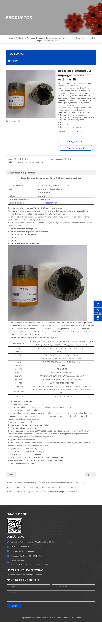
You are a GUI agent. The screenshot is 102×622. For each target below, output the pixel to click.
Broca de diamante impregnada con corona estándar (61, 483)
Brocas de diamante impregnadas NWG (60, 491)
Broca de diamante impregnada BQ (21, 483)
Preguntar (74, 141)
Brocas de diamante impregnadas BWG (23, 491)
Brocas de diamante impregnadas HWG (58, 487)
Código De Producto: (15, 162)
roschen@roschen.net (39, 564)
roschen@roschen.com (20, 564)
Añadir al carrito (74, 148)
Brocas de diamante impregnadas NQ (22, 487)
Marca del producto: (56, 159)
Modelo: (10, 159)
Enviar (14, 606)
